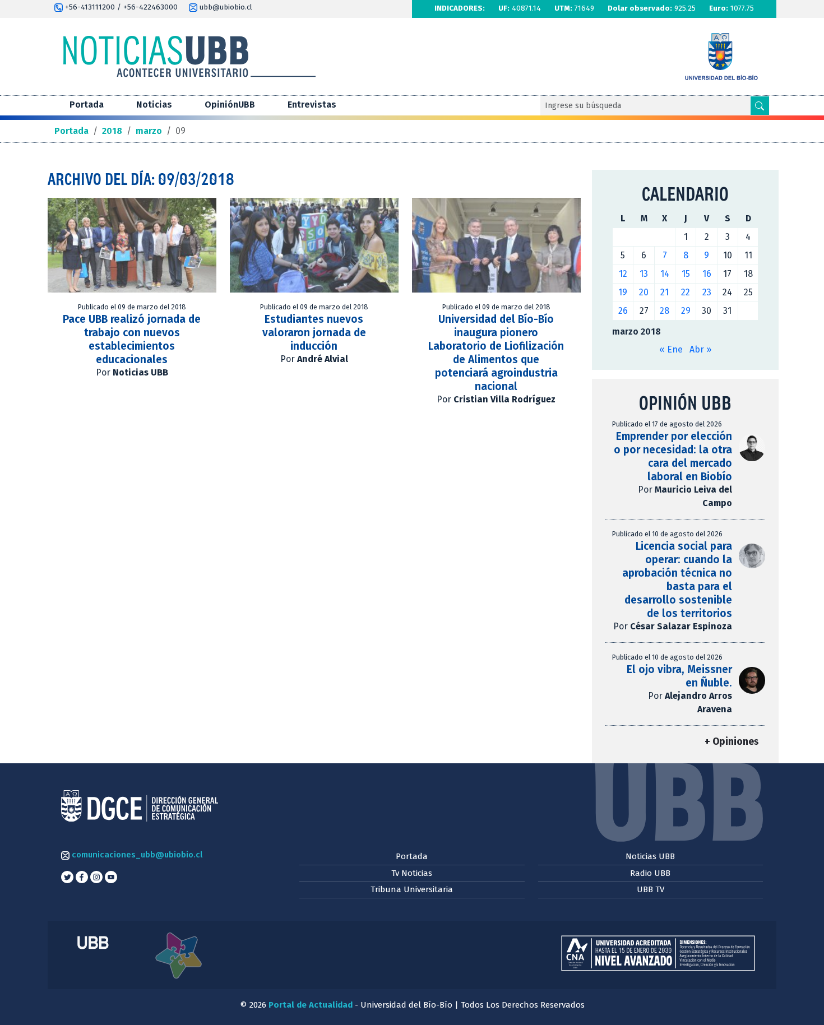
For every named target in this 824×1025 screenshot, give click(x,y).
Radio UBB (650, 873)
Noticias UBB (650, 856)
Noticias (154, 104)
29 (686, 310)
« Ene (671, 349)
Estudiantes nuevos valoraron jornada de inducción (314, 333)
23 (706, 292)
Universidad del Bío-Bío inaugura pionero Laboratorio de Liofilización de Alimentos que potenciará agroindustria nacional (496, 353)
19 (622, 292)
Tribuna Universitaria (412, 889)
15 (686, 273)
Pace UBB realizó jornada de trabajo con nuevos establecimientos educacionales (132, 339)
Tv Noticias (411, 873)
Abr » (700, 349)
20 (644, 292)
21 (664, 292)
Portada (87, 104)
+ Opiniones (731, 742)
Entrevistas (312, 104)
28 (664, 310)
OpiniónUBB (230, 104)
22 (685, 292)
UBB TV (650, 889)
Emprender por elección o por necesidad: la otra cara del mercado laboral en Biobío (673, 456)
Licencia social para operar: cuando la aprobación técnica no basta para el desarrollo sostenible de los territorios (677, 580)
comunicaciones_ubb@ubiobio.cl (136, 855)
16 (706, 273)
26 (623, 310)
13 (644, 273)
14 (664, 273)
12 (623, 273)
